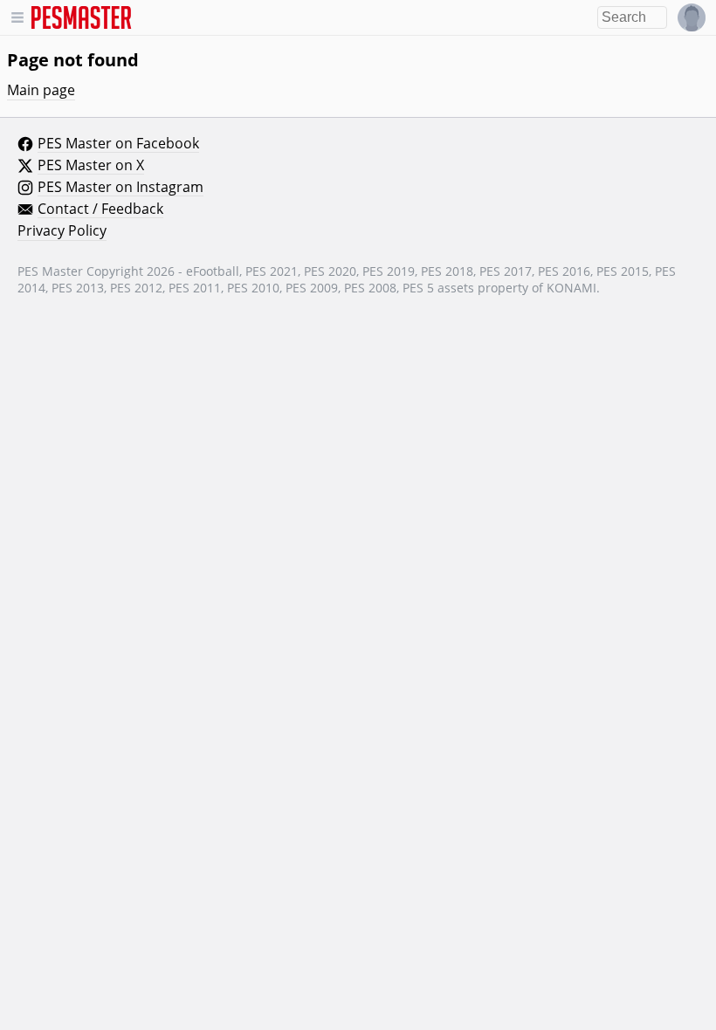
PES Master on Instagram (120, 187)
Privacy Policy (62, 231)
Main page (41, 90)
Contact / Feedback (100, 209)
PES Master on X (91, 166)
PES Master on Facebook (118, 144)
